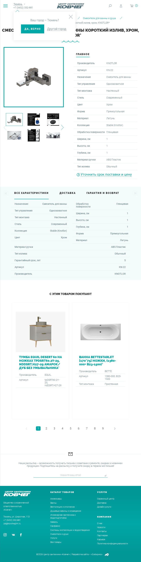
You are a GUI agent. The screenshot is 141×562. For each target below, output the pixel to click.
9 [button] (103, 428)
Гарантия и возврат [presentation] (102, 193)
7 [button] (87, 428)
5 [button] (70, 428)
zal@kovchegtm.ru (12, 523)
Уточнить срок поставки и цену (106, 174)
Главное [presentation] (83, 54)
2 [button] (46, 428)
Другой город (56, 29)
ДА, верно (32, 28)
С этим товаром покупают (71, 294)
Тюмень (18, 4)
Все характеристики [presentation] (31, 193)
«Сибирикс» (96, 554)
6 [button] (78, 428)
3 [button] (54, 428)
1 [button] (38, 428)
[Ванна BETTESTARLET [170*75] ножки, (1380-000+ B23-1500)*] (100, 361)
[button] (5, 127)
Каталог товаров (62, 492)
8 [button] (95, 428)
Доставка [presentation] (67, 193)
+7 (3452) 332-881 (23, 7)
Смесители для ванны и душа (99, 18)
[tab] (83, 55)
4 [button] (62, 428)
